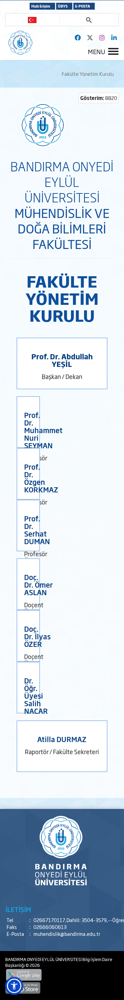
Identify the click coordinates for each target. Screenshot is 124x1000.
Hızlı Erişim (40, 6)
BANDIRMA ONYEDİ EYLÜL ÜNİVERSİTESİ (43, 959)
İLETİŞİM (18, 909)
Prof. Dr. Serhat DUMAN (37, 529)
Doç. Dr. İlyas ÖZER (37, 636)
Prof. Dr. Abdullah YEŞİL (62, 360)
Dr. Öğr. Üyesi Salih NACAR (36, 695)
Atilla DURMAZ (61, 739)
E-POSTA (82, 6)
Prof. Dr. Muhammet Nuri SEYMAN (43, 430)
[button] (14, 986)
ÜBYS (63, 6)
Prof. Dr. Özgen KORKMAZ (41, 477)
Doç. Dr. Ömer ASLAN (38, 584)
